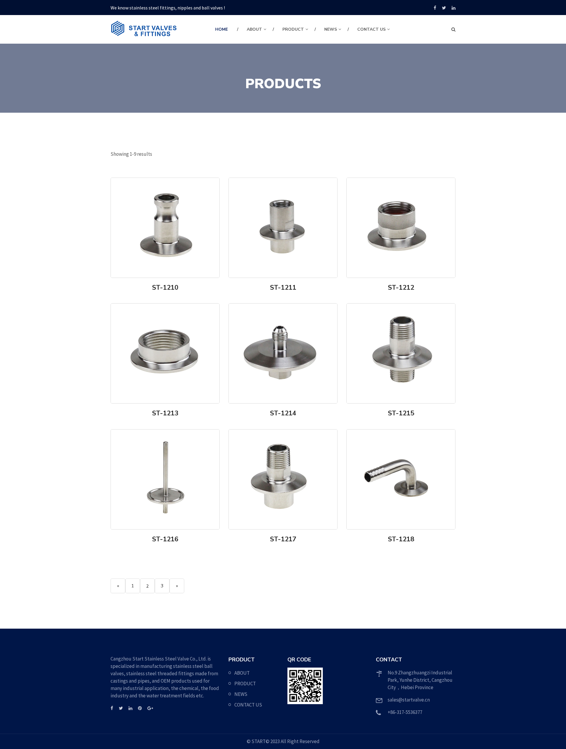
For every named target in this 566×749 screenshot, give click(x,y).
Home (221, 29)
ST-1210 (165, 287)
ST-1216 (165, 539)
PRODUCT (293, 29)
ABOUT (254, 29)
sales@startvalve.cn (409, 699)
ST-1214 (283, 413)
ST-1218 (401, 539)
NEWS (330, 29)
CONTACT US (371, 29)
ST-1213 (165, 413)
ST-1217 (283, 539)
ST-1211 (283, 287)
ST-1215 (401, 413)
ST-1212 (401, 287)
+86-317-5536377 (405, 712)
